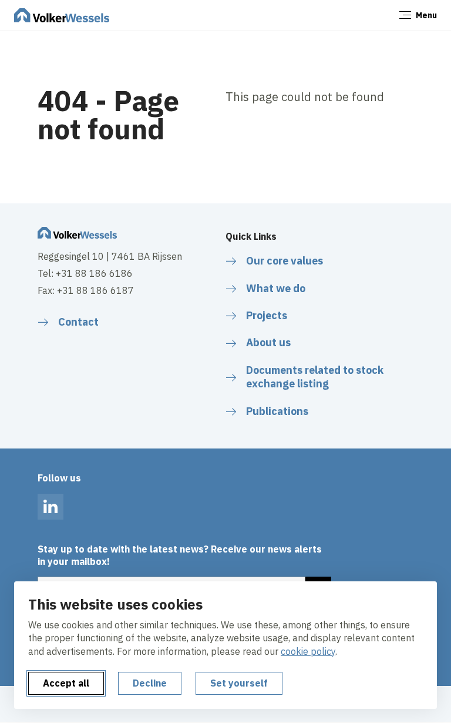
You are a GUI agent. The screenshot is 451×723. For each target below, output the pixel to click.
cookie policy (308, 651)
